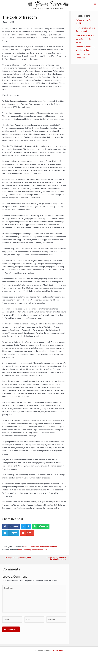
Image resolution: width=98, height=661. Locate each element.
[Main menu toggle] (95, 4)
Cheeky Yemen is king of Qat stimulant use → (56, 558)
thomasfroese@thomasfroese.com (32, 550)
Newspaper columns (48, 547)
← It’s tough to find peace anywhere (17, 558)
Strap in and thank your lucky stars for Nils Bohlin (85, 39)
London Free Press (31, 547)
